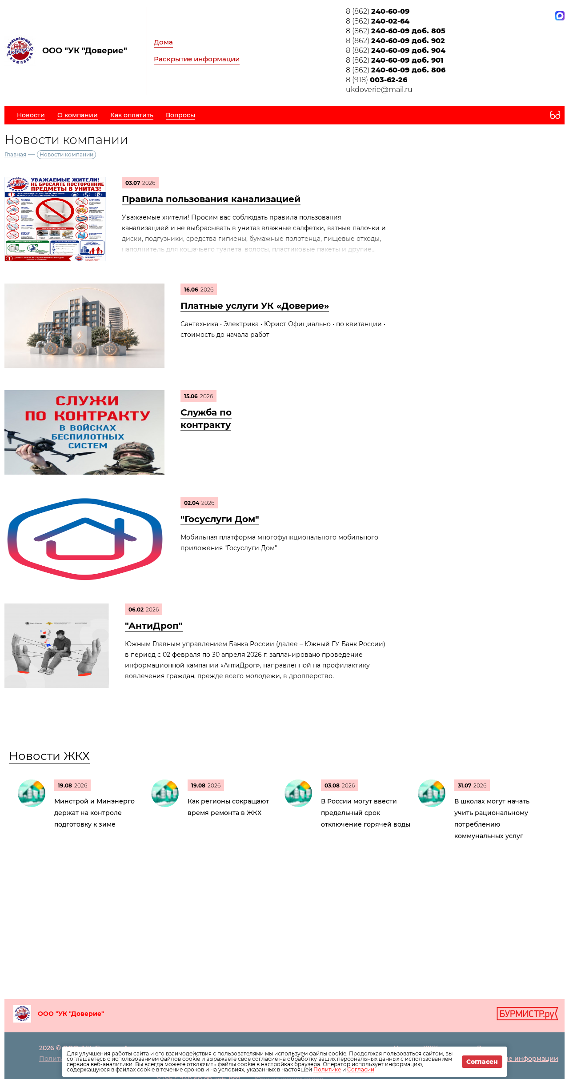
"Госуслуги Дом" (219, 519)
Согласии (360, 1069)
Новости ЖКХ (49, 756)
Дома (163, 42)
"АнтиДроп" (154, 625)
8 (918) (376, 80)
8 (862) (377, 11)
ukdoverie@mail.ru (379, 89)
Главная (15, 154)
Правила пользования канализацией (211, 199)
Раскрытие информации (197, 59)
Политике (327, 1069)
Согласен (482, 1062)
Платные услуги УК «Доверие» (254, 305)
